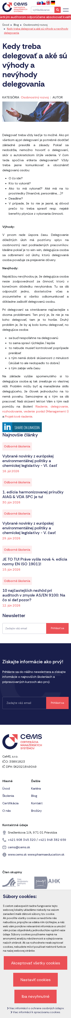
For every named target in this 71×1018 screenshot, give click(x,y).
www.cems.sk (17, 854)
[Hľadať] (57, 10)
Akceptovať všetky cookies (35, 963)
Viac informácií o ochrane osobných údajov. (36, 1008)
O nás (6, 811)
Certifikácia (10, 803)
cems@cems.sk (19, 847)
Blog (16, 25)
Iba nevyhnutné (36, 996)
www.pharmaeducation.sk (46, 854)
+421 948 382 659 (52, 840)
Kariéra (36, 788)
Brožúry (36, 811)
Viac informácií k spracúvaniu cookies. (36, 1012)
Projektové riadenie (18, 416)
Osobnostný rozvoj (35, 25)
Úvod (5, 25)
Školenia (8, 796)
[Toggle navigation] (66, 10)
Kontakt (37, 803)
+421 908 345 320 (22, 840)
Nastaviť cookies (36, 979)
